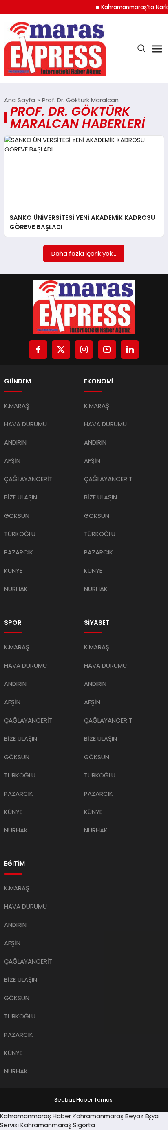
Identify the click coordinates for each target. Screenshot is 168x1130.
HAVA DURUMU (25, 424)
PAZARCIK (18, 552)
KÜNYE (13, 570)
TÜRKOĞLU (19, 534)
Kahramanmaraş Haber (35, 1116)
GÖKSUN (16, 515)
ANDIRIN (15, 442)
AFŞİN (12, 460)
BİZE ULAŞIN (20, 497)
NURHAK (16, 589)
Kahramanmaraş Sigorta (57, 1125)
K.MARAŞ (16, 405)
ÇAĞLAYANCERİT (28, 479)
